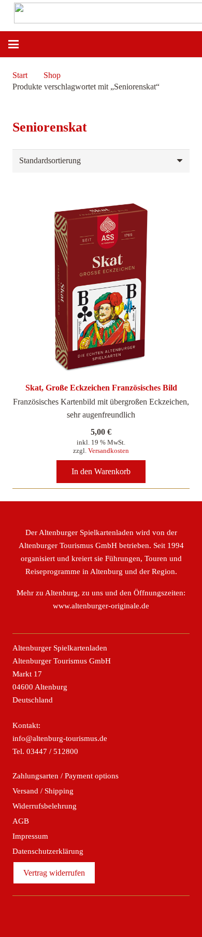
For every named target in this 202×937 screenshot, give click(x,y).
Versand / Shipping (43, 791)
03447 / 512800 (52, 751)
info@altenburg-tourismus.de (59, 738)
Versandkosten (108, 450)
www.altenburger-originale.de (101, 606)
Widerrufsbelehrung (44, 806)
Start (19, 75)
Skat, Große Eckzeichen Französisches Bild (101, 387)
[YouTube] (134, 914)
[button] (13, 44)
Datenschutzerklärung (47, 851)
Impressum (30, 836)
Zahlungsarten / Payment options (65, 776)
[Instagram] (89, 914)
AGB (20, 821)
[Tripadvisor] (112, 914)
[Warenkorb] (189, 44)
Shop (52, 75)
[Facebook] (67, 914)
